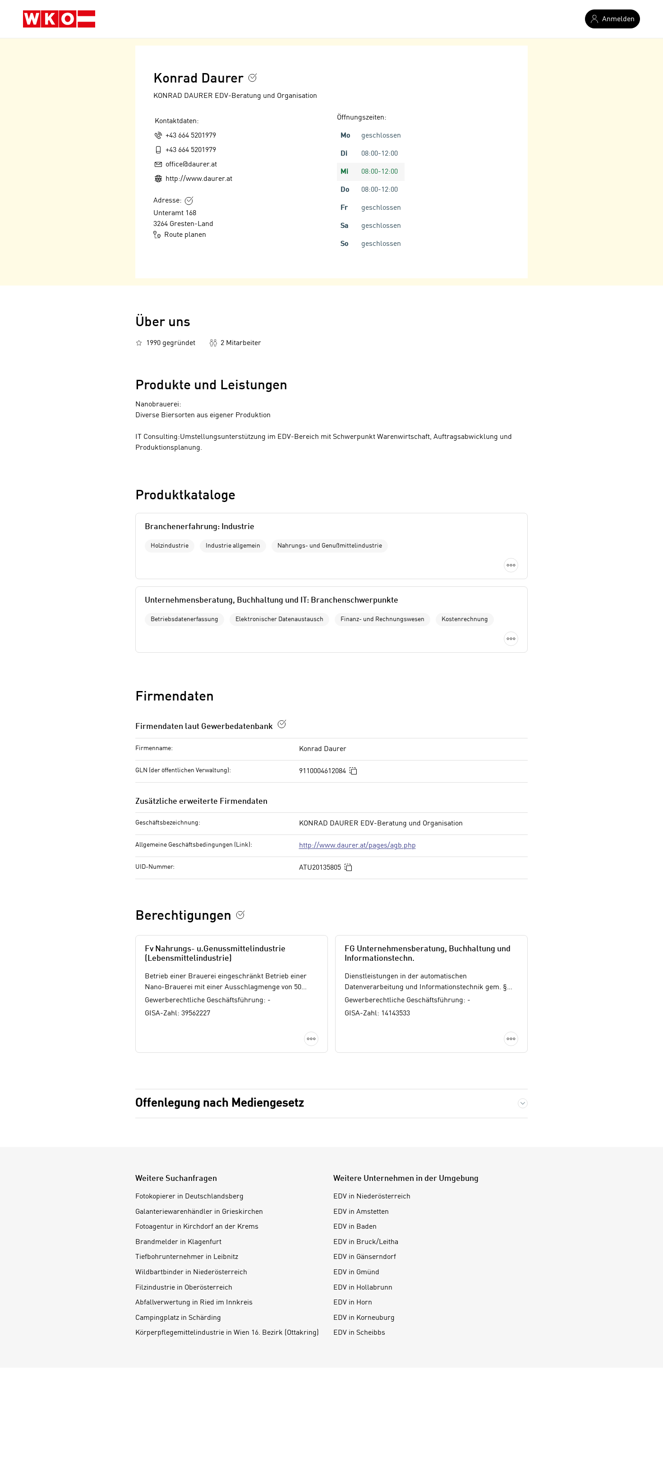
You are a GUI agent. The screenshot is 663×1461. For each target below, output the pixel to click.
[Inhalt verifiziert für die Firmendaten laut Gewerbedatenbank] (281, 723)
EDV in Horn (352, 1302)
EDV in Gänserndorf (364, 1257)
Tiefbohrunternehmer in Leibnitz (186, 1257)
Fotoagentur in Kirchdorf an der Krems (196, 1227)
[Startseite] (59, 19)
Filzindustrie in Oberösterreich (183, 1287)
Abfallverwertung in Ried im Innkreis (194, 1302)
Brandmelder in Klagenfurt (178, 1242)
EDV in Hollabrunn (362, 1287)
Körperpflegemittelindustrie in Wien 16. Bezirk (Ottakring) (227, 1333)
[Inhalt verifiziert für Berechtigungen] (240, 914)
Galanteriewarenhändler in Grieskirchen (199, 1212)
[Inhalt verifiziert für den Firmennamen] (252, 77)
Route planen (185, 235)
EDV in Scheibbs (359, 1333)
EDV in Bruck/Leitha (365, 1242)
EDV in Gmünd (356, 1272)
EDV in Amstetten (361, 1212)
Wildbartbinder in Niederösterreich (191, 1272)
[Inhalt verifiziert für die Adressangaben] (188, 200)
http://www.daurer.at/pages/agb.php (357, 845)
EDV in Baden (355, 1227)
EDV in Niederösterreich (371, 1196)
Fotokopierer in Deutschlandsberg (189, 1196)
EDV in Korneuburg (364, 1318)
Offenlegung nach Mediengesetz (219, 1103)
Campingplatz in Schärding (178, 1318)
